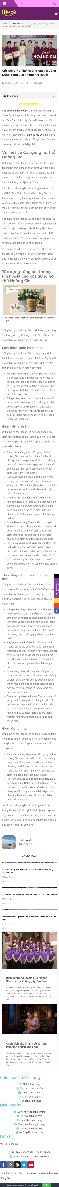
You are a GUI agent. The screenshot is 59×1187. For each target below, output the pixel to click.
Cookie (21, 1185)
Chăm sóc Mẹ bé (33, 134)
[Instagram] (17, 1164)
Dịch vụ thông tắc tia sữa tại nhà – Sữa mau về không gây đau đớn (28, 979)
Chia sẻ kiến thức (17, 23)
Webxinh (46, 1173)
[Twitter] (24, 1164)
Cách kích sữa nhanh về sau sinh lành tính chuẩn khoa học (29, 895)
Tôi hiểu (46, 1185)
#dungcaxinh (31, 1173)
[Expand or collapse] (54, 95)
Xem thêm (6, 881)
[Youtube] (30, 1164)
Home (5, 23)
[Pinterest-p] (10, 1164)
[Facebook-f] (3, 1164)
